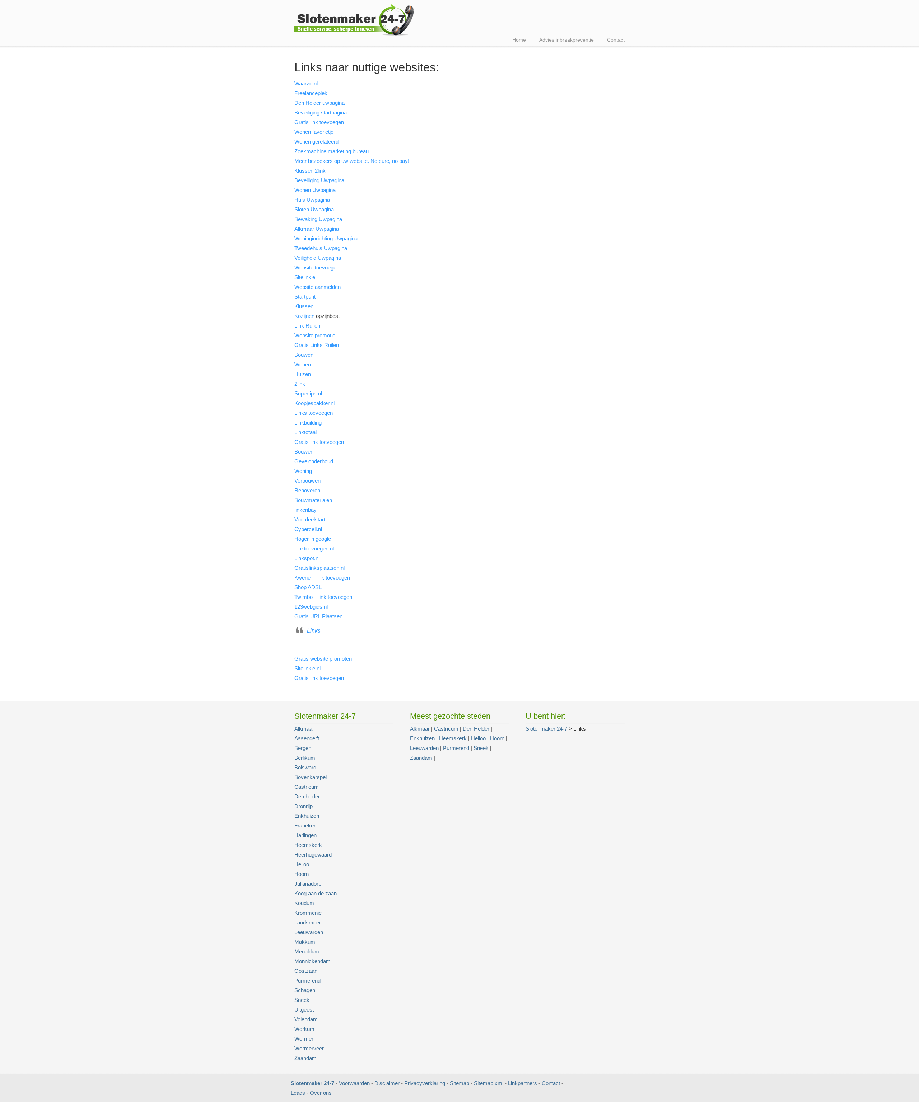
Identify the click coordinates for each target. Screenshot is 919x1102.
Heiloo (301, 864)
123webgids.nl (311, 607)
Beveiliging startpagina (320, 112)
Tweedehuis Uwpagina (320, 248)
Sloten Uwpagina (314, 209)
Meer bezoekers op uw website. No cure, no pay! (351, 161)
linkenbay (305, 510)
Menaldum (306, 951)
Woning (303, 471)
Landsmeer (307, 922)
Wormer (303, 1039)
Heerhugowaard (313, 855)
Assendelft (306, 738)
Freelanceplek (310, 93)
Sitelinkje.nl (307, 668)
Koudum (304, 903)
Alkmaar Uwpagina (316, 229)
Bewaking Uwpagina (318, 219)
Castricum (306, 787)
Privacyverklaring (424, 1083)
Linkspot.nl (306, 558)
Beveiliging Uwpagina (319, 180)
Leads (298, 1093)
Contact (551, 1083)
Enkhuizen (306, 816)
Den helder (307, 796)
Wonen (302, 364)
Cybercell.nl (308, 529)
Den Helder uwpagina (319, 103)
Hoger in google (312, 539)
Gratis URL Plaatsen (318, 616)
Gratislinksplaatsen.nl (319, 568)
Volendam (306, 1019)
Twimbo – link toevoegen (323, 597)
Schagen (304, 990)
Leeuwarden (308, 932)
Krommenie (308, 913)
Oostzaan (305, 971)
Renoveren (307, 490)
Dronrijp (303, 806)
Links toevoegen (313, 413)
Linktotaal (305, 432)
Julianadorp (307, 884)
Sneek (301, 1000)
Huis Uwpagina (312, 200)
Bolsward (305, 767)
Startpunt (305, 297)
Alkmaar (304, 729)
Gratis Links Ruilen (316, 345)
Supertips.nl (308, 393)
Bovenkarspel (310, 777)
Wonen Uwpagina (315, 190)
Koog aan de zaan (315, 893)
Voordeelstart (309, 519)
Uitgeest (304, 1010)
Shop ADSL (308, 587)
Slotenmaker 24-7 (357, 19)
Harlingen (305, 835)
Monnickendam (312, 961)
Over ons (321, 1093)
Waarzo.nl (306, 83)
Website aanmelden (317, 287)
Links (314, 631)
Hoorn (301, 874)
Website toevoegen (316, 267)
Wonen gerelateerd (316, 142)
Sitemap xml (488, 1083)
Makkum (304, 942)
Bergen (302, 748)
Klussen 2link (310, 171)
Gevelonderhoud (313, 461)
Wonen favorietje (313, 132)
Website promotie (314, 335)
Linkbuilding (308, 422)
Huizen (302, 374)
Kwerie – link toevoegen (322, 578)
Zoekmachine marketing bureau (331, 151)
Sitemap (459, 1083)
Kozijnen (304, 316)
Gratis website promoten (323, 659)
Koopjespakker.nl (314, 403)
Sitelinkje (304, 277)
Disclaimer (387, 1083)
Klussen (303, 306)
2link (299, 384)
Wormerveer (309, 1048)
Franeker (305, 825)
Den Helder (476, 729)
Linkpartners (522, 1083)
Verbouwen (307, 481)
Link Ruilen (307, 326)
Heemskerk (308, 845)
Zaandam (305, 1058)
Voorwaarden (354, 1083)
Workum (304, 1029)
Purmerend (307, 980)
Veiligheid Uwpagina (317, 258)
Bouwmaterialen (313, 500)
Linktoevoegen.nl (314, 548)
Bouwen (303, 355)
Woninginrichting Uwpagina (326, 238)
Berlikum (304, 758)
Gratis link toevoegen (319, 122)
